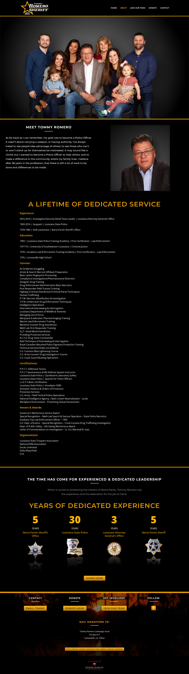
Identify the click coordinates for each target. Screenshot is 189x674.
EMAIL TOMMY (35, 608)
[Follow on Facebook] (153, 608)
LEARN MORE (94, 578)
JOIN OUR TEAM (137, 8)
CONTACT (164, 8)
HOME (114, 8)
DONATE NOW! (74, 608)
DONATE (153, 8)
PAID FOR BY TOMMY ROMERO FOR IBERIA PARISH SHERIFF (94, 649)
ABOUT (123, 8)
